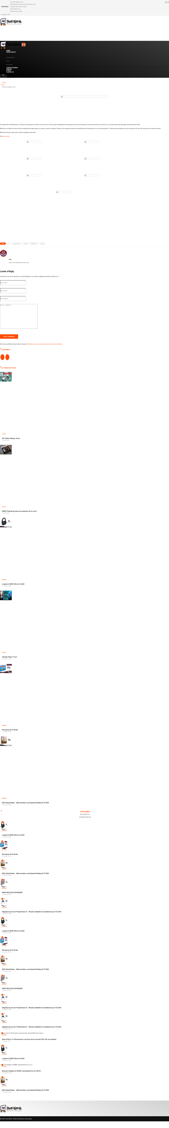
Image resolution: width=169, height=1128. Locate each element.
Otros (8, 70)
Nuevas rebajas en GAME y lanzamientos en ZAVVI (21, 1071)
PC (7, 54)
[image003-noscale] (84, 109)
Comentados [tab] (85, 817)
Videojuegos (11, 52)
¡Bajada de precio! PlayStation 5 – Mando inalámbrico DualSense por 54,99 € (31, 912)
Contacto (10, 72)
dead (25, 243)
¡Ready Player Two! (15, 9)
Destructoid (5, 136)
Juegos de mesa (12, 67)
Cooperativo (16, 243)
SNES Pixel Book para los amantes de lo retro (23, 4)
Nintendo (9, 65)
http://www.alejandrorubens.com (19, 262)
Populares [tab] (85, 812)
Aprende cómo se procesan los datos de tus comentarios (44, 344)
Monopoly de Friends (16, 11)
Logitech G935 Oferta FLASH (18, 6)
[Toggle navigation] (23, 44)
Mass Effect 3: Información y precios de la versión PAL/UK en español (29, 1039)
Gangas (9, 69)
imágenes (34, 243)
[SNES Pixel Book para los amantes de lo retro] (32, 475)
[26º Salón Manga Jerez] (32, 402)
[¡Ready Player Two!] (32, 621)
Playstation (10, 58)
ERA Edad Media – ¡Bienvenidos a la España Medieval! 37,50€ (25, 803)
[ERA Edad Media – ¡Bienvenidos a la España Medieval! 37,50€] (32, 766)
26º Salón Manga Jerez (16, 2)
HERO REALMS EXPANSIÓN (12, 892)
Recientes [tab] (85, 814)
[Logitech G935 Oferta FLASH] (32, 548)
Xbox (7, 61)
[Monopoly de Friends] (32, 693)
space (42, 243)
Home (8, 50)
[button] (166, 2)
